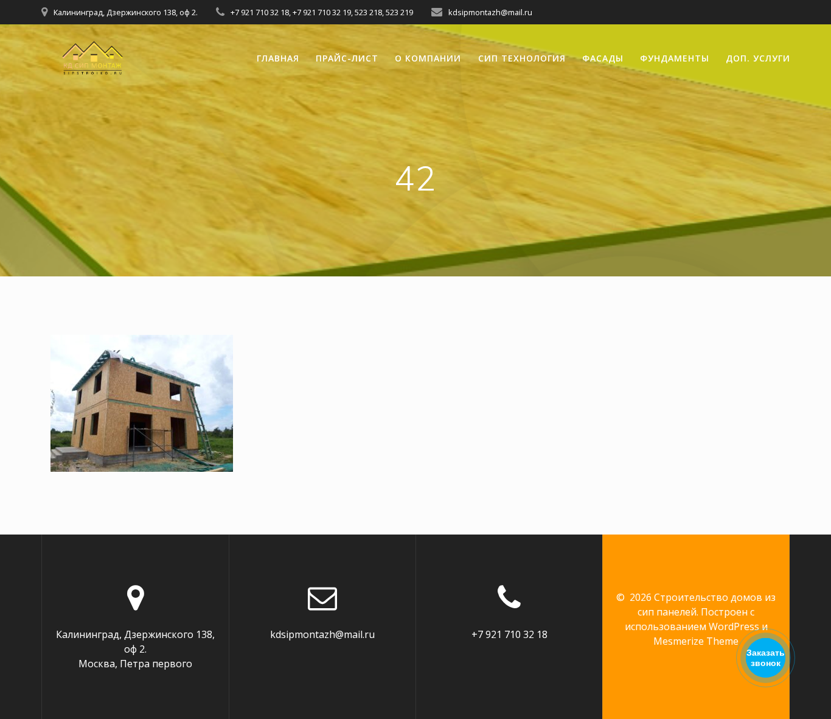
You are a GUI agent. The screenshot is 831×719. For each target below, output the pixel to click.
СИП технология (522, 58)
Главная (278, 58)
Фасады (603, 58)
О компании (428, 58)
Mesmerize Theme (696, 641)
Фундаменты (674, 58)
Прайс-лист (347, 58)
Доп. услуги (758, 58)
